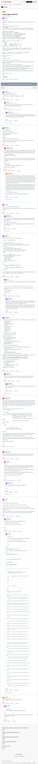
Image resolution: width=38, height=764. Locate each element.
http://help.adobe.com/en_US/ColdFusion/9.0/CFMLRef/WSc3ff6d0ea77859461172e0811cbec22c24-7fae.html (17, 405)
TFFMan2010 (7, 127)
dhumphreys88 (10, 173)
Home (2, 4)
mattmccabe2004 (7, 451)
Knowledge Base (12, 572)
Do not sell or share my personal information (25, 762)
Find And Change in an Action (6, 746)
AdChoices (34, 762)
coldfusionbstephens (9, 147)
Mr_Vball (7, 102)
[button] (1, 2)
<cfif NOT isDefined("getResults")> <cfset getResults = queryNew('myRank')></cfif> (10, 155)
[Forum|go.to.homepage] (7, 2)
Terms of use (9, 762)
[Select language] (25, 2)
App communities (6, 4)
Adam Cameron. (10, 482)
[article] (19, 95)
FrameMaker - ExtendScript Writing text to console (9, 741)
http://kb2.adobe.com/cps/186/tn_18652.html (10, 222)
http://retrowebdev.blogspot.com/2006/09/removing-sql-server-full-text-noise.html (17, 193)
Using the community (4, 762)
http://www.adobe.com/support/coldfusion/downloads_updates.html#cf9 (13, 95)
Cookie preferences (17, 762)
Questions (14, 4)
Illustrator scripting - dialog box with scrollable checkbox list (10, 732)
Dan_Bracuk (6, 697)
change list (14, 114)
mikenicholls (6, 235)
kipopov (7, 279)
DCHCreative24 (8, 215)
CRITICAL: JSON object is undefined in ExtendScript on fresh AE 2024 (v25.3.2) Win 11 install (15, 727)
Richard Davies (7, 91)
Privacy (13, 762)
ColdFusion (10, 4)
